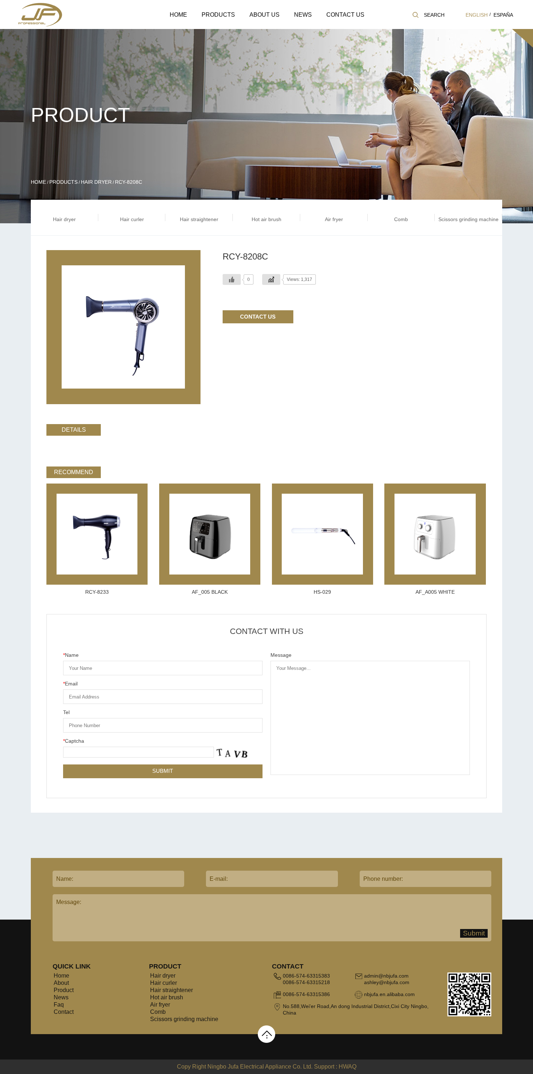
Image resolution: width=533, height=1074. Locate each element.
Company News (311, 28)
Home (178, 15)
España (503, 15)
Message (281, 655)
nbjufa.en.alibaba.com (389, 994)
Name (71, 655)
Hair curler (229, 27)
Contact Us (345, 15)
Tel (66, 712)
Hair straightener (229, 26)
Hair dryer (214, 28)
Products (218, 15)
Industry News (321, 27)
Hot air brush (166, 997)
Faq (59, 1005)
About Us (264, 15)
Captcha (73, 741)
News (303, 15)
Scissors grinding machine (184, 1019)
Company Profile (268, 28)
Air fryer (160, 1005)
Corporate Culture (277, 27)
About (61, 983)
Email (70, 684)
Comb (158, 1012)
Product (64, 990)
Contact (64, 1012)
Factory (276, 26)
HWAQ (347, 1066)
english (477, 15)
